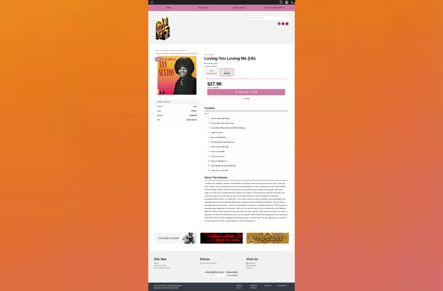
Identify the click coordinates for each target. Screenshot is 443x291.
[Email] (287, 24)
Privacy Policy (239, 287)
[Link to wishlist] (281, 3)
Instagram (252, 265)
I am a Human (233, 275)
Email (250, 268)
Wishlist (247, 98)
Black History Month (274, 8)
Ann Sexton (164, 50)
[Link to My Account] (286, 3)
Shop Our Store (160, 265)
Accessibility (282, 285)
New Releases (239, 8)
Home (157, 50)
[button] (203, 8)
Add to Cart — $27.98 (247, 92)
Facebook (252, 263)
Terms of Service (253, 287)
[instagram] (283, 24)
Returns (267, 285)
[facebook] (279, 24)
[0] (292, 3)
